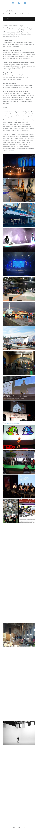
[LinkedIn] (25, 3)
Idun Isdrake (8, 11)
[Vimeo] (19, 3)
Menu (8, 19)
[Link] (16, 3)
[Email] (13, 3)
